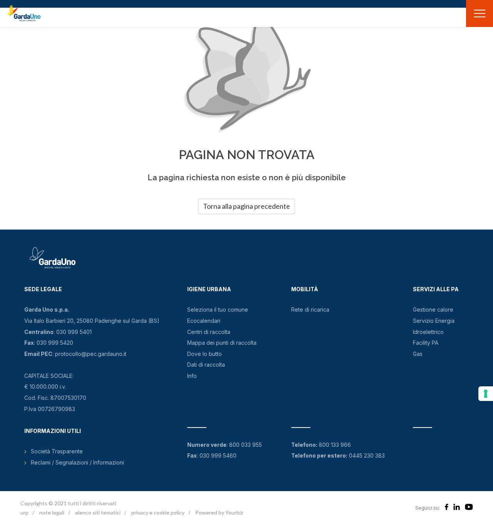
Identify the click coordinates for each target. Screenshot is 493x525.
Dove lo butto (204, 354)
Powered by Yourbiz (219, 512)
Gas (418, 354)
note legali (51, 512)
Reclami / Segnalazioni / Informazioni (77, 462)
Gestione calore (433, 309)
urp (24, 512)
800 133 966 (335, 444)
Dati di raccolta (206, 364)
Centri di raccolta (208, 332)
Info (192, 375)
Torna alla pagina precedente (246, 206)
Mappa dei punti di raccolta (222, 342)
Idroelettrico (428, 332)
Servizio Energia (433, 320)
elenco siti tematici (98, 512)
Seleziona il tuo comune (217, 309)
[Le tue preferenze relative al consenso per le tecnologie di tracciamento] (485, 393)
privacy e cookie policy (157, 512)
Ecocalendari (203, 320)
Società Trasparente (57, 451)
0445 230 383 (367, 455)
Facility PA (425, 342)
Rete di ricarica (310, 309)
